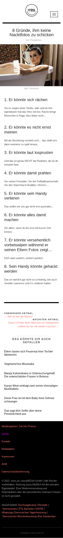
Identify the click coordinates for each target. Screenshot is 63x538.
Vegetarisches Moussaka (19, 363)
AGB (4, 464)
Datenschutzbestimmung (15, 471)
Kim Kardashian (47, 516)
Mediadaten (8, 448)
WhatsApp (7, 512)
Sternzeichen (9, 508)
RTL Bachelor (26, 508)
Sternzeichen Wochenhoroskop (19, 516)
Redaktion (35, 40)
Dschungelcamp (27, 504)
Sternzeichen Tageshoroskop (30, 512)
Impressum (8, 456)
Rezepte (42, 504)
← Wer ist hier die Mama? (18, 316)
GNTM (39, 508)
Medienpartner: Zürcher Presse (19, 426)
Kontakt (6, 441)
